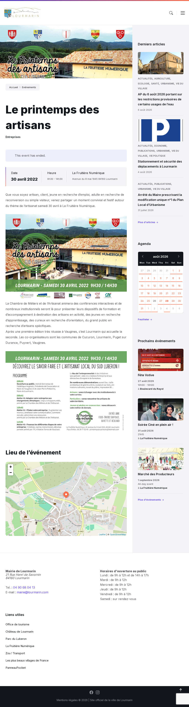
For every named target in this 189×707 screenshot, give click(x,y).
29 (173, 300)
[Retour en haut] (180, 690)
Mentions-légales (67, 700)
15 (173, 285)
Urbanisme (167, 83)
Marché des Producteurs (156, 474)
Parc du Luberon (16, 639)
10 (142, 285)
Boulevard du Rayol (152, 388)
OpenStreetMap (118, 534)
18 (148, 293)
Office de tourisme (17, 624)
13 (160, 285)
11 (148, 285)
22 (173, 293)
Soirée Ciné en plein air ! (155, 425)
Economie (160, 145)
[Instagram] (97, 693)
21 (167, 293)
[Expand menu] (182, 13)
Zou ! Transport (15, 653)
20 (160, 293)
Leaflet (102, 534)
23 (179, 293)
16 (179, 285)
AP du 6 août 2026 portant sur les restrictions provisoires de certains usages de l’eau (160, 99)
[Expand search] (171, 13)
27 (142, 270)
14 (167, 285)
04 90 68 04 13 (24, 587)
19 (154, 293)
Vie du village (161, 189)
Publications (146, 150)
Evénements (29, 87)
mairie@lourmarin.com (32, 592)
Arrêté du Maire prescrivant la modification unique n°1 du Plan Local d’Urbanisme (160, 200)
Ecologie (143, 83)
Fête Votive (146, 375)
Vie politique (157, 155)
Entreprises (13, 136)
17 (142, 293)
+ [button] (10, 466)
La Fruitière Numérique (88, 173)
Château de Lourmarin (19, 631)
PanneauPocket (16, 667)
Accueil (13, 87)
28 (148, 270)
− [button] (10, 472)
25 (148, 300)
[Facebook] (91, 693)
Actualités (145, 78)
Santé (155, 83)
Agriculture (162, 78)
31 (142, 308)
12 (154, 285)
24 (142, 300)
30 (179, 300)
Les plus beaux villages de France (27, 660)
